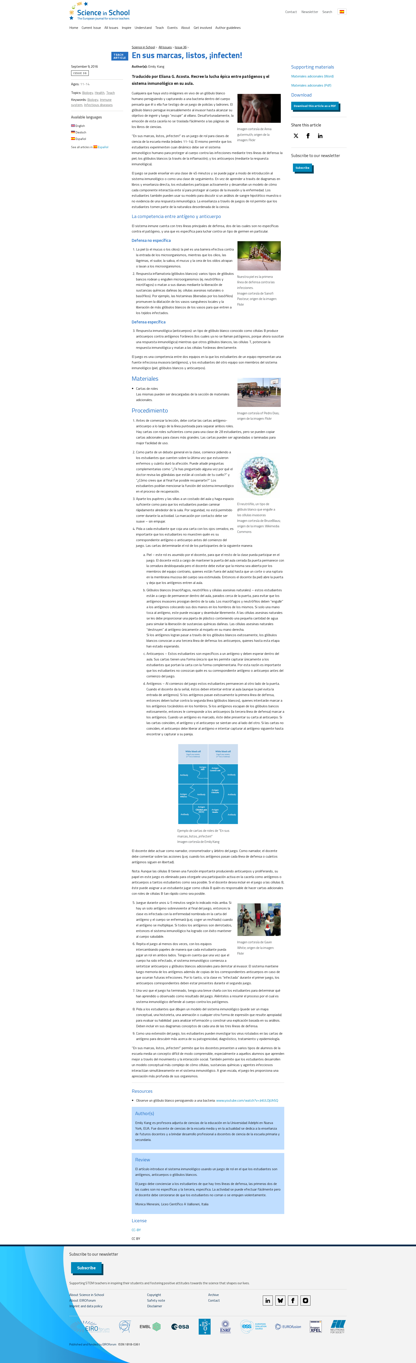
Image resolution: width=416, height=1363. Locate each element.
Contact (291, 11)
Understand (143, 27)
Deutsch (80, 132)
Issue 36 (181, 47)
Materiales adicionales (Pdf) (311, 85)
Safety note (156, 1300)
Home (73, 27)
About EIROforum (82, 1300)
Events (172, 27)
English (80, 125)
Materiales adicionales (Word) (312, 76)
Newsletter (309, 11)
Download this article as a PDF (315, 105)
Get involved (203, 27)
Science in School (143, 47)
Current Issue (91, 27)
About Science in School (86, 1294)
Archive (213, 1294)
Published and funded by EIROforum (92, 1344)
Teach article (120, 56)
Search (327, 11)
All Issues (111, 27)
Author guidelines (228, 27)
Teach (159, 27)
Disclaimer (154, 1306)
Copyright (154, 1294)
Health (99, 92)
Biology (87, 92)
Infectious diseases (98, 104)
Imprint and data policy (85, 1306)
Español (80, 138)
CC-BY (136, 1229)
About (185, 27)
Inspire (126, 27)
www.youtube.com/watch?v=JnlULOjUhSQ (247, 1100)
